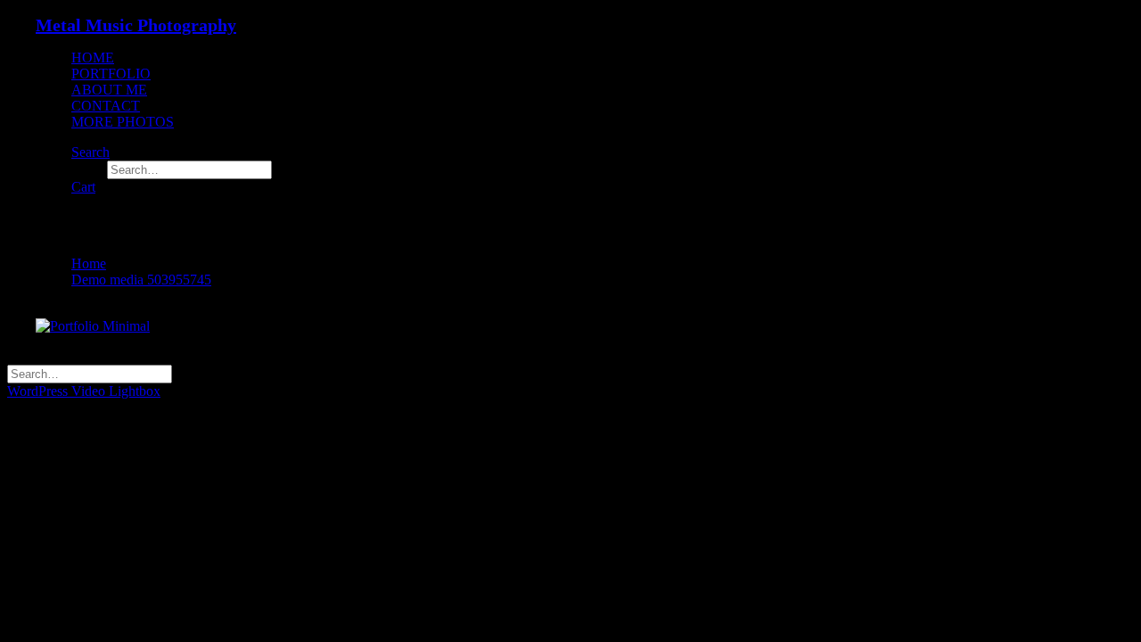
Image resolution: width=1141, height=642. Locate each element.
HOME (92, 57)
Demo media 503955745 (141, 279)
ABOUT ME (109, 89)
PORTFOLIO (111, 73)
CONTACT (105, 105)
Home (88, 263)
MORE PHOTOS (122, 121)
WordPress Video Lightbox (83, 391)
